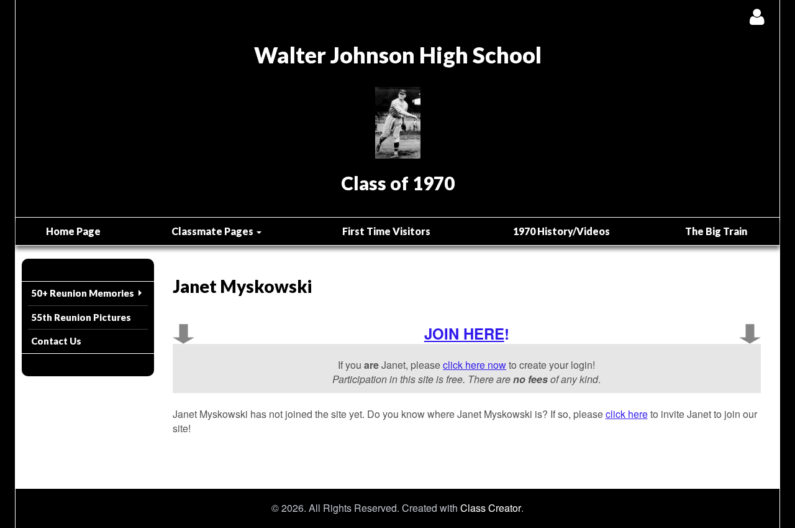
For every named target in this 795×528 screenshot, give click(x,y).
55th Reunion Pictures (81, 317)
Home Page (73, 231)
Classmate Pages (213, 231)
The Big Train (716, 231)
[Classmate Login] (756, 16)
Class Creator (490, 508)
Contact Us (56, 340)
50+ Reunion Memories (82, 293)
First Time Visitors (386, 231)
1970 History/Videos (561, 231)
